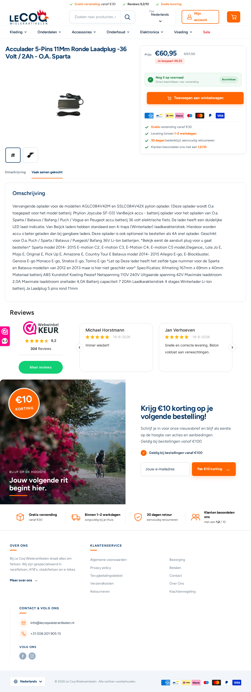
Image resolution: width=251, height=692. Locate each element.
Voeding (181, 32)
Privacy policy (100, 568)
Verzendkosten (102, 583)
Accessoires (82, 32)
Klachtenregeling (182, 591)
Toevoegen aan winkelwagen (199, 98)
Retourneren (100, 591)
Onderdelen (47, 32)
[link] (135, 4)
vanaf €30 (95, 4)
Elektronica (149, 32)
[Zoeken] (127, 17)
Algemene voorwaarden (108, 560)
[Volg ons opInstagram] (32, 656)
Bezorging (177, 560)
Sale (206, 32)
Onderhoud (116, 32)
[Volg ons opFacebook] (22, 656)
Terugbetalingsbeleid (106, 576)
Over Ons (176, 583)
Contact (175, 576)
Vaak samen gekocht (47, 172)
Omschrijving (15, 172)
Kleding (16, 32)
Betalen (175, 568)
